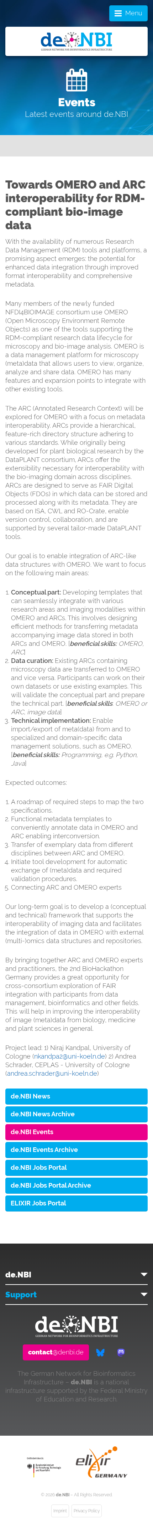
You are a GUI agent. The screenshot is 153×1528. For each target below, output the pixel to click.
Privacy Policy (87, 1510)
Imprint (60, 1510)
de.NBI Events (32, 1132)
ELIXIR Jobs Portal (38, 1203)
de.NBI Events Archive (44, 1149)
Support (21, 1294)
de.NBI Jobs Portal (39, 1167)
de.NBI (18, 1274)
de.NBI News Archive (43, 1114)
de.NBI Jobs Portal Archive (51, 1185)
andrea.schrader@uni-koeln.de (52, 1073)
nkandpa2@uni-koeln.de (69, 1056)
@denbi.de (56, 1352)
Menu (133, 13)
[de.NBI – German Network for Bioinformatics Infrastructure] (76, 1334)
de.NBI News (30, 1096)
